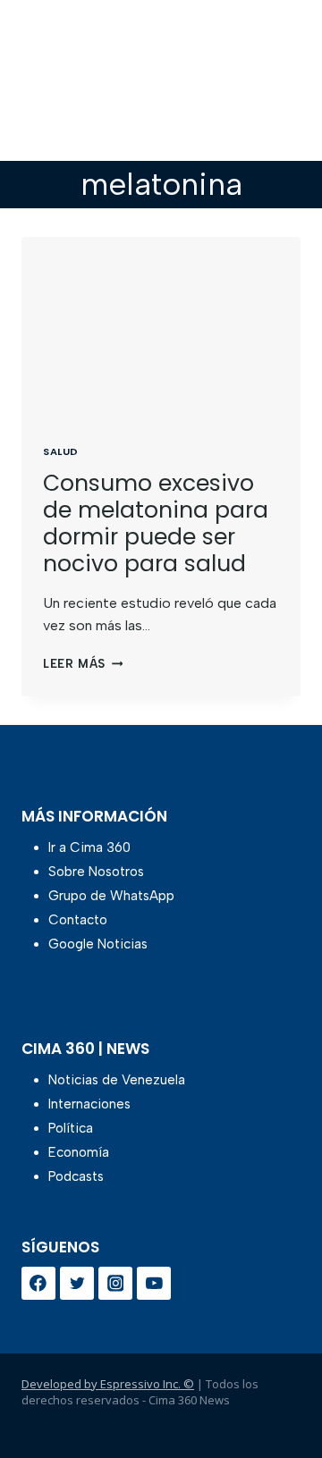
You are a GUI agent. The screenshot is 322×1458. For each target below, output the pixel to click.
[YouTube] (154, 1284)
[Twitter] (77, 1284)
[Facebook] (38, 1284)
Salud (61, 451)
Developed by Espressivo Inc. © (107, 1384)
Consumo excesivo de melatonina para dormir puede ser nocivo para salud (155, 523)
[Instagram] (115, 1284)
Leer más (83, 663)
